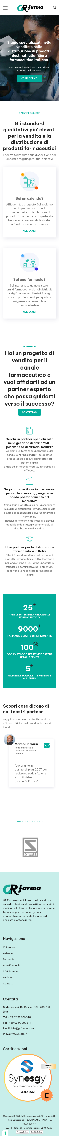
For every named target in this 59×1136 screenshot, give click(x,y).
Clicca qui (29, 230)
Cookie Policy (36, 1132)
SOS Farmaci (10, 971)
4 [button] (27, 821)
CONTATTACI (29, 412)
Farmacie (8, 959)
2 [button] (22, 821)
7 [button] (34, 821)
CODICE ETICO (29, 78)
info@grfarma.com (22, 1028)
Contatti (8, 983)
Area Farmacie (11, 965)
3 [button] (25, 821)
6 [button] (32, 821)
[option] (29, 760)
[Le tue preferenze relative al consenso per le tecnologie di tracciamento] (5, 1133)
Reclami (7, 977)
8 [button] (37, 821)
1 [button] (19, 821)
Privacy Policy (22, 1132)
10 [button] (42, 821)
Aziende (8, 953)
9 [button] (39, 821)
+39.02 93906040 (19, 1017)
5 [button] (29, 821)
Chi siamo (9, 947)
